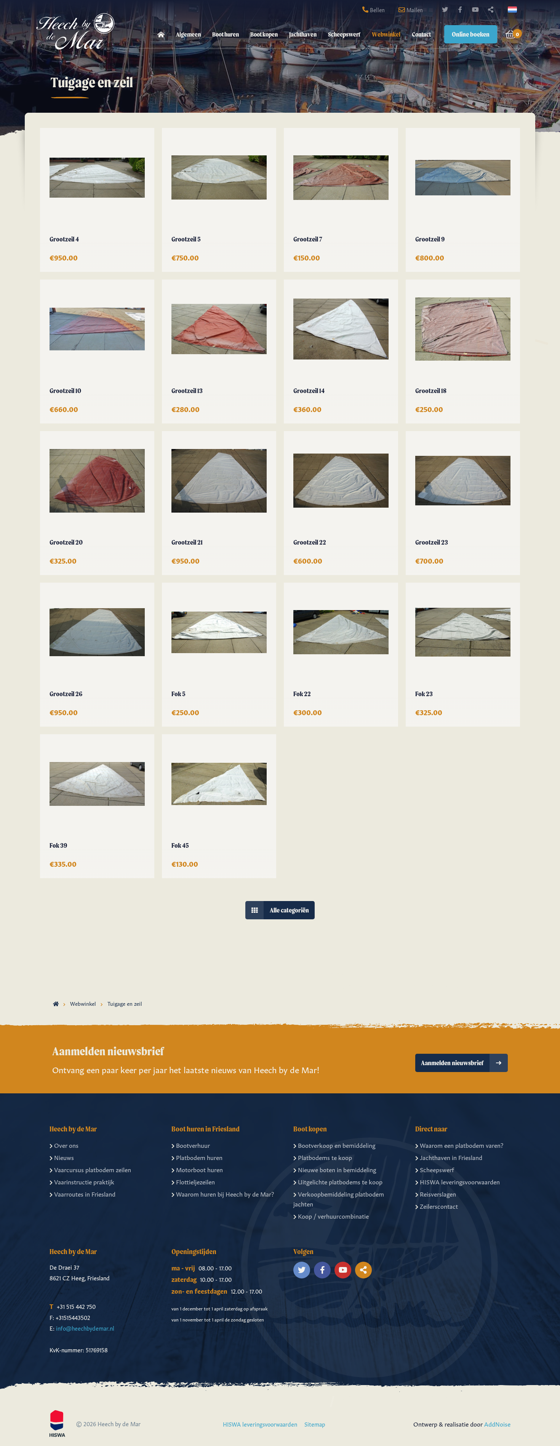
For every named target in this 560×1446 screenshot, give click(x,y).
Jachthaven (303, 34)
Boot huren (225, 34)
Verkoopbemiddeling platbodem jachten (338, 1198)
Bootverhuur (193, 1145)
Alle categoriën (289, 910)
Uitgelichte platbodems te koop (340, 1181)
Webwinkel (386, 34)
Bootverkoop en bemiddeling (336, 1145)
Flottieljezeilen (195, 1181)
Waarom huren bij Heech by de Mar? (225, 1193)
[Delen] (514, 9)
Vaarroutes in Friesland (84, 1193)
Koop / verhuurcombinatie (333, 1215)
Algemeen (188, 34)
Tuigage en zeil (124, 1003)
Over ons (66, 1145)
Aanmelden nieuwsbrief (452, 1063)
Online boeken (471, 34)
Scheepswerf (344, 34)
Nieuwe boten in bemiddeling (337, 1169)
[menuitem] (161, 34)
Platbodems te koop (325, 1157)
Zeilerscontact (439, 1206)
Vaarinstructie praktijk (84, 1181)
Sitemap (314, 1424)
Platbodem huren (199, 1157)
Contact (421, 34)
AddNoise (497, 1423)
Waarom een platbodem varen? (461, 1145)
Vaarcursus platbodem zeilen (92, 1169)
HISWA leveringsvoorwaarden (460, 1181)
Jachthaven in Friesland (451, 1157)
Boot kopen (264, 34)
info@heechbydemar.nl (85, 1328)
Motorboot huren (199, 1169)
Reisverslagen (438, 1193)
